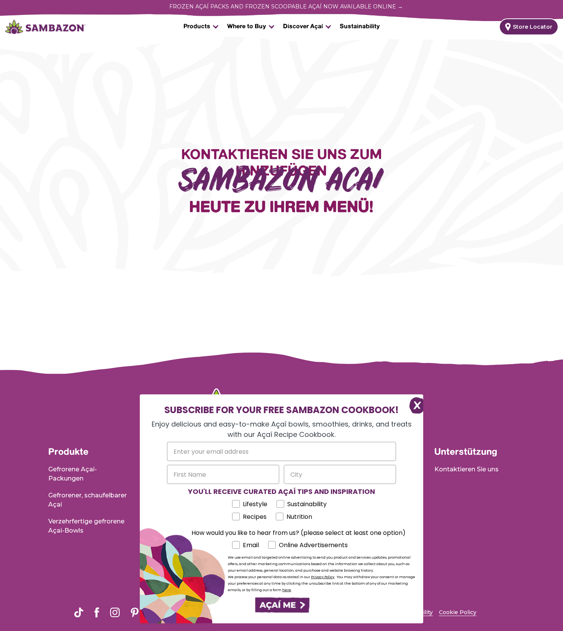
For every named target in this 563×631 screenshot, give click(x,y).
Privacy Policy (322, 577)
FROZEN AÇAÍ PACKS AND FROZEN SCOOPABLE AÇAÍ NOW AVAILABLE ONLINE (286, 6)
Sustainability (360, 26)
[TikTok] (78, 612)
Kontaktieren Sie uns (466, 469)
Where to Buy (246, 26)
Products (196, 26)
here (286, 590)
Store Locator (532, 26)
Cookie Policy (457, 612)
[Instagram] (115, 612)
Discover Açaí (303, 26)
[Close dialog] (413, 404)
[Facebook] (96, 612)
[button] (281, 605)
